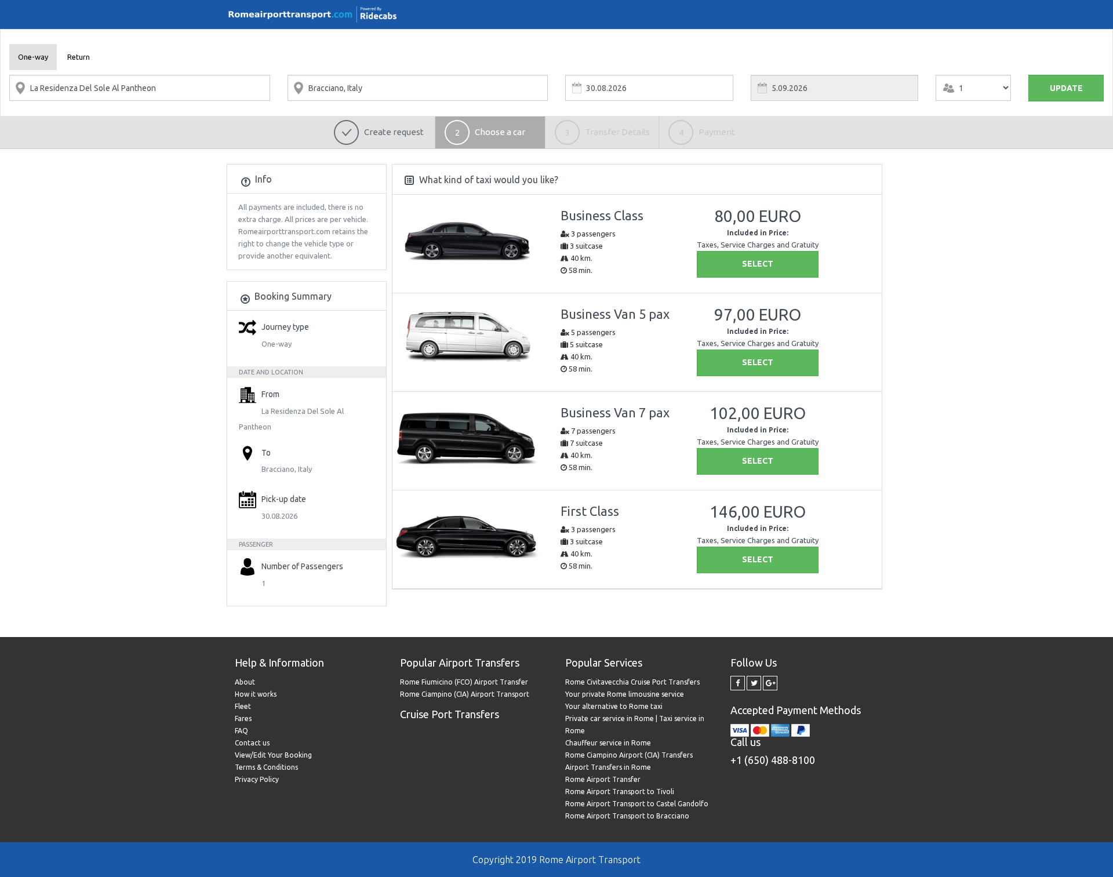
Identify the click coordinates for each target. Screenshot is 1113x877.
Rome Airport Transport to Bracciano (627, 816)
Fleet (243, 706)
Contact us (252, 743)
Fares (243, 718)
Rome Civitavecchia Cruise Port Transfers (632, 682)
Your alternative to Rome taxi (614, 706)
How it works (256, 694)
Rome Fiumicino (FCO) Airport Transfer (464, 682)
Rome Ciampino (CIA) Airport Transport (464, 694)
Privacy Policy (257, 779)
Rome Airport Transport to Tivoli (619, 791)
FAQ (241, 730)
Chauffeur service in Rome (608, 743)
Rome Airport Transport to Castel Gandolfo (636, 803)
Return (78, 57)
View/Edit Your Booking (273, 755)
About (245, 682)
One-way (33, 57)
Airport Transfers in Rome (608, 767)
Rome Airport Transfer (603, 779)
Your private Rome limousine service (624, 694)
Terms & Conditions (266, 767)
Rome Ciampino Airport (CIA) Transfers (629, 755)
